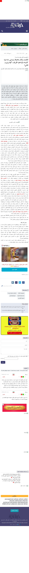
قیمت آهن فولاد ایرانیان (22, 502)
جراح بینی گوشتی (18, 501)
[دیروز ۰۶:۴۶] (24, 476)
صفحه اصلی (24, 48)
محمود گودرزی (21, 298)
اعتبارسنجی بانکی (13, 502)
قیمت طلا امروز (6, 502)
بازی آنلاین (16, 499)
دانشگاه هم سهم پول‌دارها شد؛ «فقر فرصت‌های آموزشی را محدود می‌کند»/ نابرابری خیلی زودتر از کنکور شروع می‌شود (10, 475)
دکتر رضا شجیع (20, 194)
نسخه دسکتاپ (14, 510)
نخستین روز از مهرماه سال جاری (20, 211)
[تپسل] (1, 43)
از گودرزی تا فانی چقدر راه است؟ (21, 57)
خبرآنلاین (14, 25)
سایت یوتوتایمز (14, 504)
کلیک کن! (14, 270)
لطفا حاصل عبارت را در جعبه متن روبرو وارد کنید (17, 356)
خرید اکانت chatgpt (6, 504)
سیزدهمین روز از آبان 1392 (12, 105)
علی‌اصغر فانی (12, 296)
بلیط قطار (25, 504)
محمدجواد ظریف (20, 296)
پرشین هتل (11, 501)
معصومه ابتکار (21, 293)
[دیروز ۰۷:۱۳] (24, 480)
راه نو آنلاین (21, 499)
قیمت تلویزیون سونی (9, 499)
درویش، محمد (14, 48)
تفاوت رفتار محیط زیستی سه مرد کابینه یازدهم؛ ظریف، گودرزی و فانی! (16, 62)
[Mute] (5, 260)
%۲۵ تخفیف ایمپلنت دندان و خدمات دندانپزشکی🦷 (15, 327)
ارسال (3, 362)
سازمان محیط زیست (12, 293)
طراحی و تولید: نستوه (14, 524)
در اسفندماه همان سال (19, 135)
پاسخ (4, 377)
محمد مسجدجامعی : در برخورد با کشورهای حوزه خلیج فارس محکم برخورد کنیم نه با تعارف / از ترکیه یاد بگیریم (11, 480)
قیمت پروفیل (20, 504)
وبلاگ (20, 48)
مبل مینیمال (24, 501)
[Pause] (3, 260)
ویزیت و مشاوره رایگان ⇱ (14, 333)
